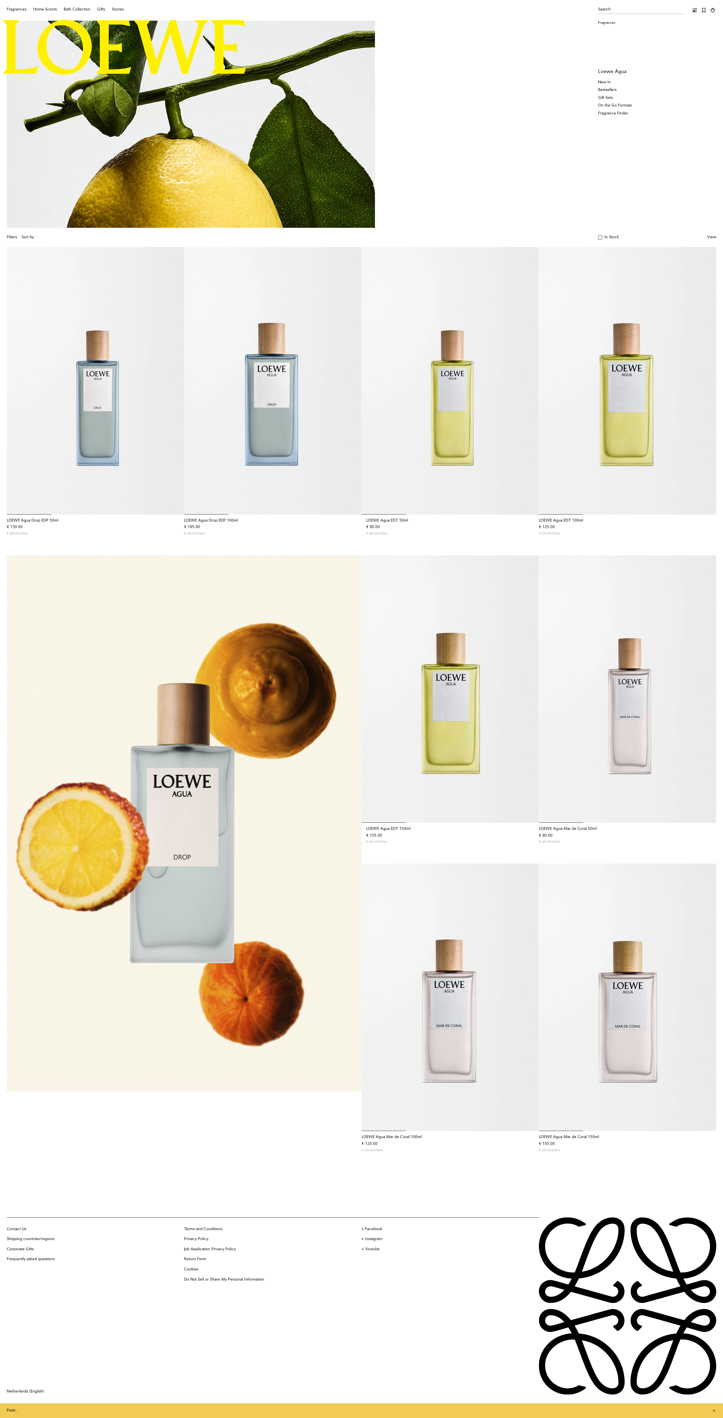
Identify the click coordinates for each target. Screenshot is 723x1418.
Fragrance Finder (613, 113)
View (711, 237)
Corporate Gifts (20, 1249)
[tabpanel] (184, 823)
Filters (12, 237)
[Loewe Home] (124, 47)
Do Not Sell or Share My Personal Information (224, 1279)
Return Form (195, 1259)
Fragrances (606, 23)
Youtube (372, 1249)
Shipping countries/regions (30, 1239)
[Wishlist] (703, 10)
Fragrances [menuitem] (16, 9)
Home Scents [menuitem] (45, 9)
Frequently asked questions (31, 1259)
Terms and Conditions (203, 1229)
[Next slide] (351, 823)
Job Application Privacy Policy (210, 1249)
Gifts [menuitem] (101, 9)
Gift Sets (605, 98)
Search (604, 9)
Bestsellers (607, 90)
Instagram (373, 1239)
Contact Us (16, 1229)
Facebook (373, 1229)
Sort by (28, 237)
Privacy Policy (196, 1239)
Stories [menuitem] (118, 9)
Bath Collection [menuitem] (77, 9)
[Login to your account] (694, 10)
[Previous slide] (17, 823)
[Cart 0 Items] (712, 10)
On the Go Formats (615, 105)
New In (604, 82)
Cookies (191, 1269)
